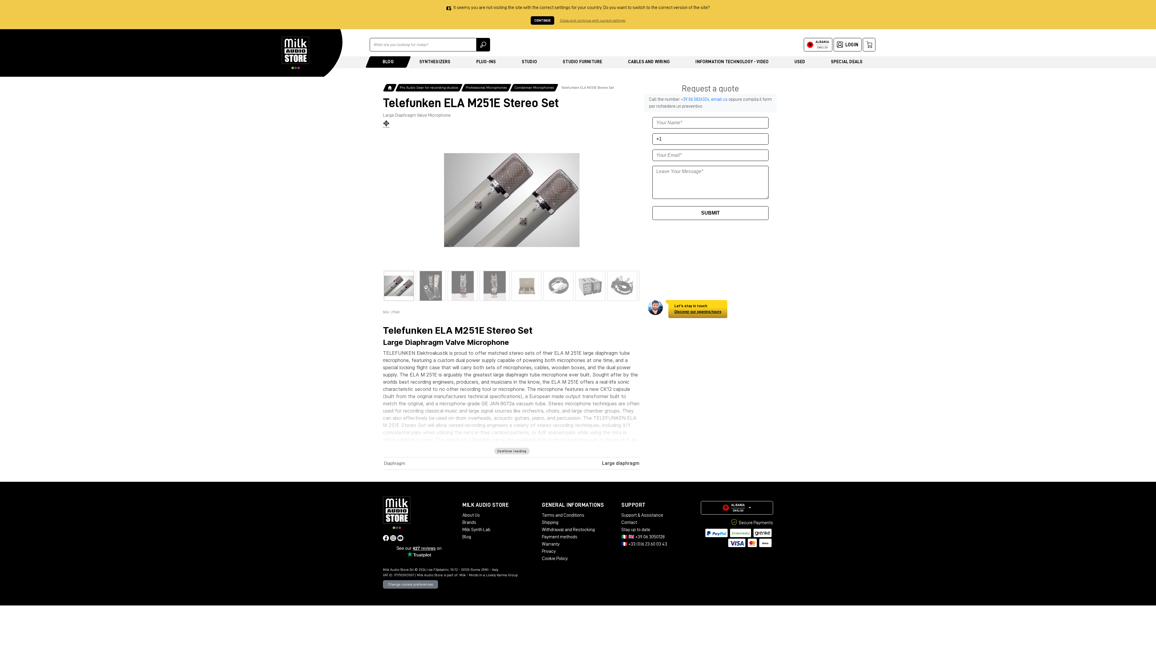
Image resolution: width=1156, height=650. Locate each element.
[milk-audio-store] (296, 53)
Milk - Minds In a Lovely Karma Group (488, 575)
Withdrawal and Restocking (568, 529)
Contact (629, 522)
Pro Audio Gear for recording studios (429, 87)
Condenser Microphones (534, 87)
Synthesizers (434, 62)
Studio (529, 62)
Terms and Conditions (563, 515)
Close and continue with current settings (592, 20)
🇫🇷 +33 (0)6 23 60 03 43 (644, 544)
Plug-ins (486, 62)
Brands (469, 522)
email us (719, 99)
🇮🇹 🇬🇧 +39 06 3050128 (643, 536)
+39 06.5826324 (695, 99)
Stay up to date (635, 529)
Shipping (550, 522)
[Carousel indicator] (399, 286)
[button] (737, 507)
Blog (388, 62)
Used (799, 62)
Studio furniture (582, 62)
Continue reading (512, 451)
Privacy (549, 551)
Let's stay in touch (697, 309)
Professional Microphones (486, 87)
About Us (471, 515)
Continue (542, 20)
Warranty (551, 544)
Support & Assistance (642, 515)
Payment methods (559, 536)
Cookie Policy (555, 558)
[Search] (483, 44)
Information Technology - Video (732, 62)
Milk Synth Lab (476, 529)
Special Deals (847, 62)
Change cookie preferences (410, 584)
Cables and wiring (649, 62)
